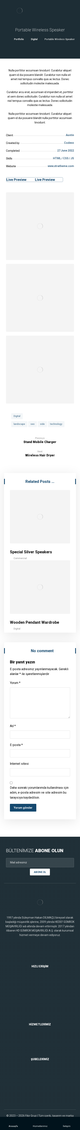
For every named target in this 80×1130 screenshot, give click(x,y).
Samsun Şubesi (42, 1072)
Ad (13, 726)
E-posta (16, 745)
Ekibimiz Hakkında (42, 1002)
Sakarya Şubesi (42, 1095)
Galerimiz (42, 1008)
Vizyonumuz (42, 996)
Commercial (20, 558)
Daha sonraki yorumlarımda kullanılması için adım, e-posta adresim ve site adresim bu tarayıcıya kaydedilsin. (39, 792)
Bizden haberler (42, 1014)
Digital (17, 416)
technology (56, 424)
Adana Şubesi (42, 1077)
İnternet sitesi (19, 764)
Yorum (15, 683)
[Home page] (6, 39)
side (42, 424)
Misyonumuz (42, 990)
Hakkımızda (42, 985)
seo (32, 424)
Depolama (42, 1043)
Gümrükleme (42, 1037)
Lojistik (42, 1048)
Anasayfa (42, 979)
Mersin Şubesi (42, 1083)
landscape (19, 424)
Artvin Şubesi (42, 1089)
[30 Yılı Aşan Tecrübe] (19, 10)
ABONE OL (40, 872)
